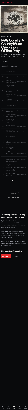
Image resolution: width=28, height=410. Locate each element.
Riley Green (10, 233)
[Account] (25, 2)
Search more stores (13, 197)
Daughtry (3, 233)
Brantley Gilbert (11, 235)
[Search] (21, 2)
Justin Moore (17, 233)
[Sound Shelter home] (7, 2)
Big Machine (4, 54)
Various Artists (6, 37)
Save (6, 61)
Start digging (6, 256)
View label (15, 256)
